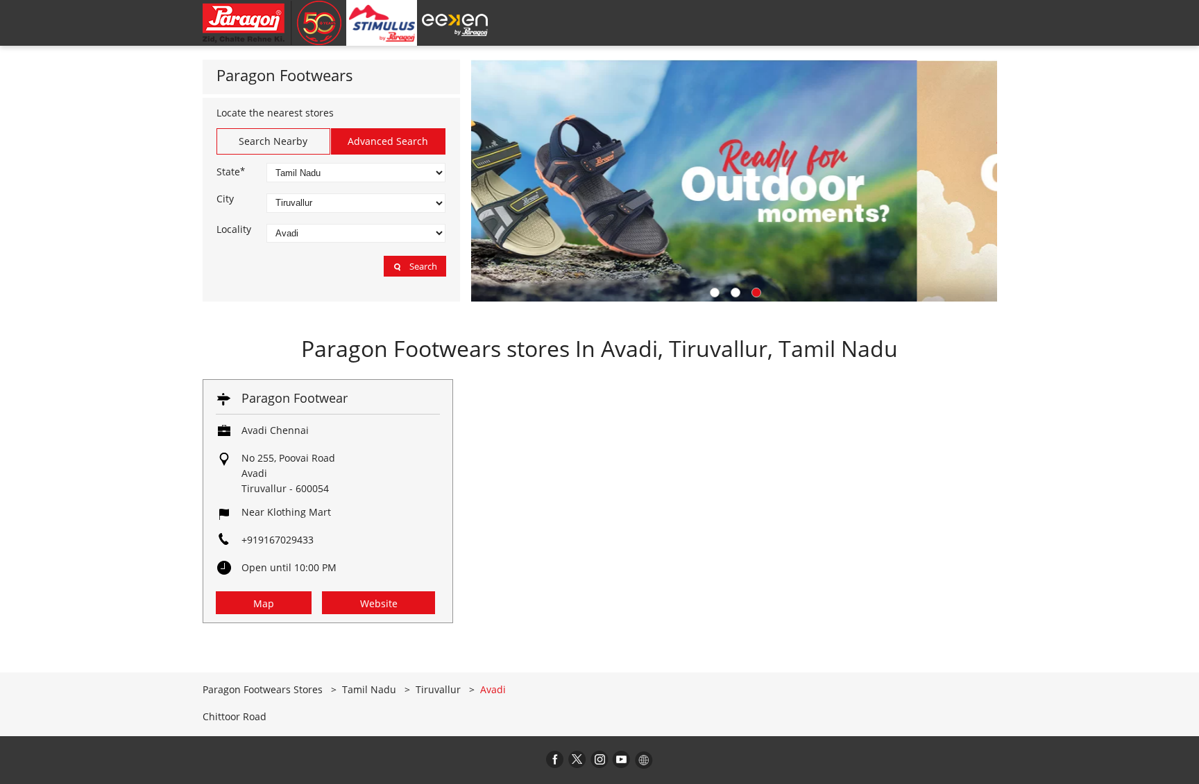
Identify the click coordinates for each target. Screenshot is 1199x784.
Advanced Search (388, 141)
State (230, 170)
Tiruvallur (438, 689)
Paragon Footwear (294, 398)
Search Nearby (273, 141)
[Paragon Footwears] (272, 23)
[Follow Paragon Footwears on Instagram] (599, 759)
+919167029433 (277, 539)
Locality (233, 229)
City (225, 198)
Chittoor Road (234, 716)
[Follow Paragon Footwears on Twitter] (577, 759)
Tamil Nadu (369, 689)
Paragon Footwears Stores (264, 689)
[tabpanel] (734, 181)
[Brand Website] (644, 759)
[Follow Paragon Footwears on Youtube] (621, 759)
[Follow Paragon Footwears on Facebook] (555, 759)
